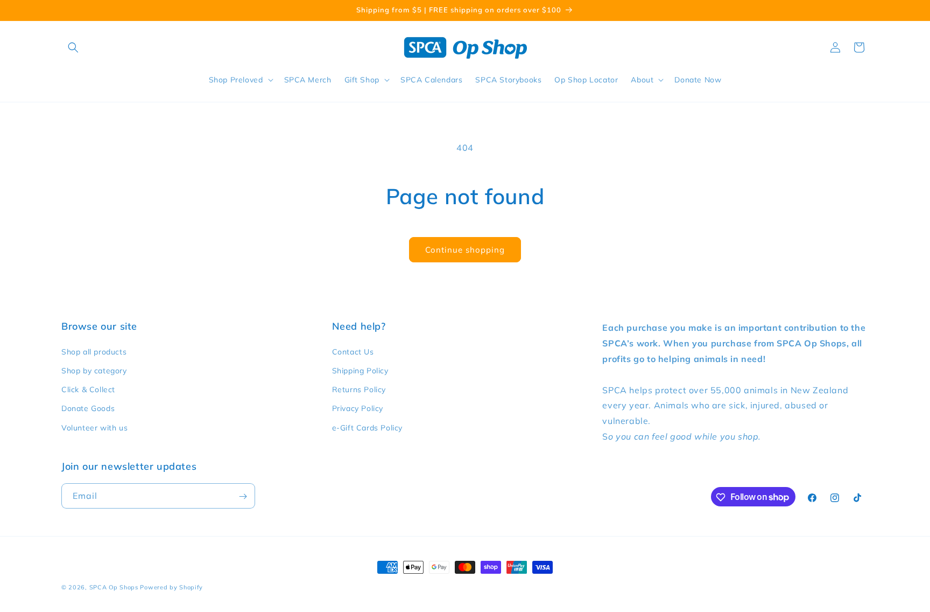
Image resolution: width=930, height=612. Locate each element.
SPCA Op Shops (113, 587)
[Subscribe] (243, 496)
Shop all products (93, 351)
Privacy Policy (357, 408)
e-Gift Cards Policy (367, 427)
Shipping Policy (360, 370)
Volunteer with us (94, 427)
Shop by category (94, 370)
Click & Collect (88, 389)
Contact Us (353, 351)
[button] (73, 47)
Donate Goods (88, 408)
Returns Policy (359, 389)
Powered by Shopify (171, 587)
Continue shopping (465, 250)
